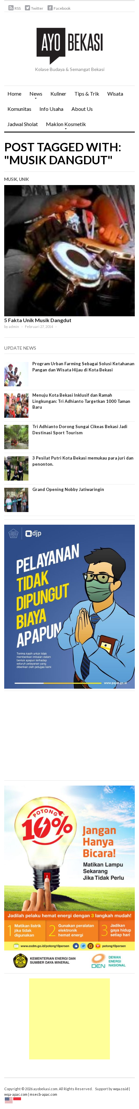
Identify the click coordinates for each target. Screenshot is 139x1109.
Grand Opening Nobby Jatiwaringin (68, 489)
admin (14, 326)
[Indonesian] (17, 1100)
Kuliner (58, 93)
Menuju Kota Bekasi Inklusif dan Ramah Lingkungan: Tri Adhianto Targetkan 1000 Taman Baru (81, 400)
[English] (9, 1100)
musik (10, 179)
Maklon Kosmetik (64, 126)
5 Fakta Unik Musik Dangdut (37, 320)
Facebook (62, 8)
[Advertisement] (69, 1018)
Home (14, 93)
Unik (24, 179)
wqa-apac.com (15, 1094)
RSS (18, 8)
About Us (82, 109)
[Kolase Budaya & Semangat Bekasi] (69, 45)
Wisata (115, 93)
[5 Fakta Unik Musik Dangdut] (69, 250)
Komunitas (19, 109)
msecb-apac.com (43, 1094)
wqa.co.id (120, 1089)
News (34, 95)
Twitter (37, 8)
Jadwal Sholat (22, 124)
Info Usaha (51, 109)
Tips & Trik (86, 93)
